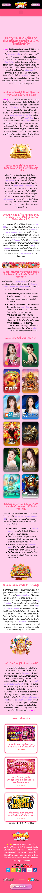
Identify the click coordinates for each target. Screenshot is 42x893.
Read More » (21, 750)
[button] (21, 12)
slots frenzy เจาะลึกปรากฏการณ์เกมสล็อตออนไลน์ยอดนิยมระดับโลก (21, 779)
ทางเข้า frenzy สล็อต (24, 700)
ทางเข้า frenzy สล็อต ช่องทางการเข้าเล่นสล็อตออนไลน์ (21, 745)
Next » (33, 823)
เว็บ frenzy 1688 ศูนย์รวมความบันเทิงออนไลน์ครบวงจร (21, 814)
